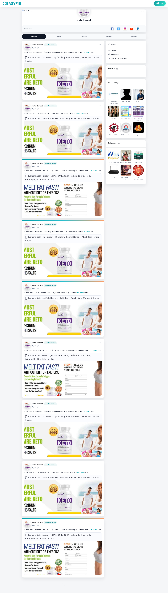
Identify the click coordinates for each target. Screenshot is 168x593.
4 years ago (35, 48)
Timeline (34, 36)
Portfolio (134, 36)
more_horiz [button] (100, 44)
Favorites (84, 36)
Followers (109, 36)
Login (159, 3)
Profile (59, 36)
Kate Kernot (37, 45)
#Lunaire (87, 52)
